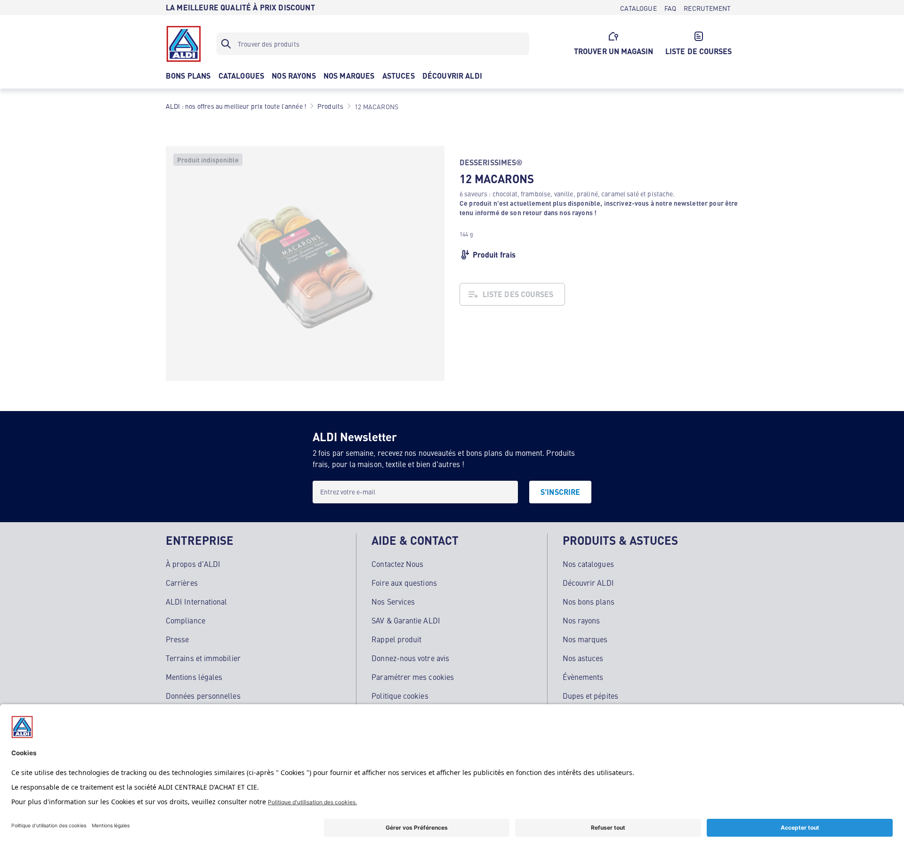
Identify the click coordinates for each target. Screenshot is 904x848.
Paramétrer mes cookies (412, 676)
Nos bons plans (588, 601)
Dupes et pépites (590, 695)
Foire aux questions (404, 582)
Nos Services (393, 601)
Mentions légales (194, 676)
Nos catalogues (588, 563)
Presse (177, 639)
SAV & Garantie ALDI (405, 620)
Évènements (583, 676)
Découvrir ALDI (588, 582)
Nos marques (585, 639)
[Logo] (184, 44)
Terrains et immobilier (203, 658)
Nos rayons (581, 620)
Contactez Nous (397, 563)
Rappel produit (396, 639)
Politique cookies (399, 695)
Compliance (185, 620)
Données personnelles (203, 695)
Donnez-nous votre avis (410, 658)
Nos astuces (583, 658)
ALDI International (196, 601)
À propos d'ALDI (193, 563)
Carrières (182, 582)
